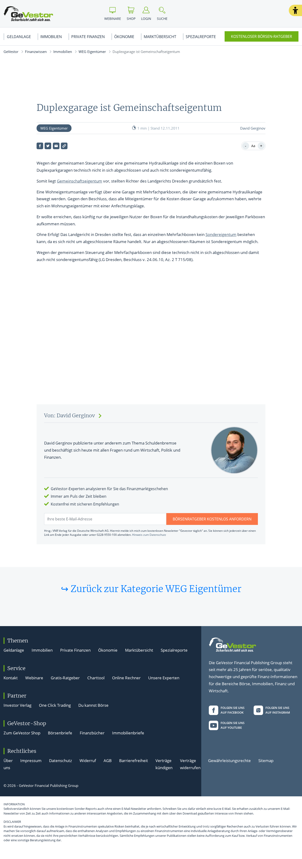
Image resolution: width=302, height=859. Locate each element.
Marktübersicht (160, 36)
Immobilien (51, 36)
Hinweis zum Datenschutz (149, 535)
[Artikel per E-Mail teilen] (56, 146)
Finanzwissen (36, 51)
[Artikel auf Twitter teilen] (48, 146)
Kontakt (11, 677)
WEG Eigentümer (92, 51)
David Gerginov (252, 128)
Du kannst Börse (93, 705)
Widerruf (88, 760)
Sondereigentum (221, 234)
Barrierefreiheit (133, 760)
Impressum (31, 760)
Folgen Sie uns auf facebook (232, 710)
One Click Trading (55, 705)
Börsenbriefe (60, 733)
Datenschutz (60, 760)
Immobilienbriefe (128, 733)
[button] (295, 10)
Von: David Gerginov (69, 415)
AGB (108, 760)
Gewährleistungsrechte (229, 760)
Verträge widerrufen (190, 764)
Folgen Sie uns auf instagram (277, 710)
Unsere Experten (163, 677)
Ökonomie (124, 36)
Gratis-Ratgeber (65, 677)
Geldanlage (19, 36)
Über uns (8, 764)
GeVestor (11, 51)
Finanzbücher (92, 733)
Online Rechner (126, 677)
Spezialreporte (201, 36)
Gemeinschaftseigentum (79, 181)
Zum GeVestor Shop (22, 733)
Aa (253, 146)
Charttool (96, 677)
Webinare (34, 677)
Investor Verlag (17, 705)
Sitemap (265, 760)
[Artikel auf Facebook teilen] (40, 146)
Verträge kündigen (163, 764)
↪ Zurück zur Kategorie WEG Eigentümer (151, 588)
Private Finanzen (88, 36)
